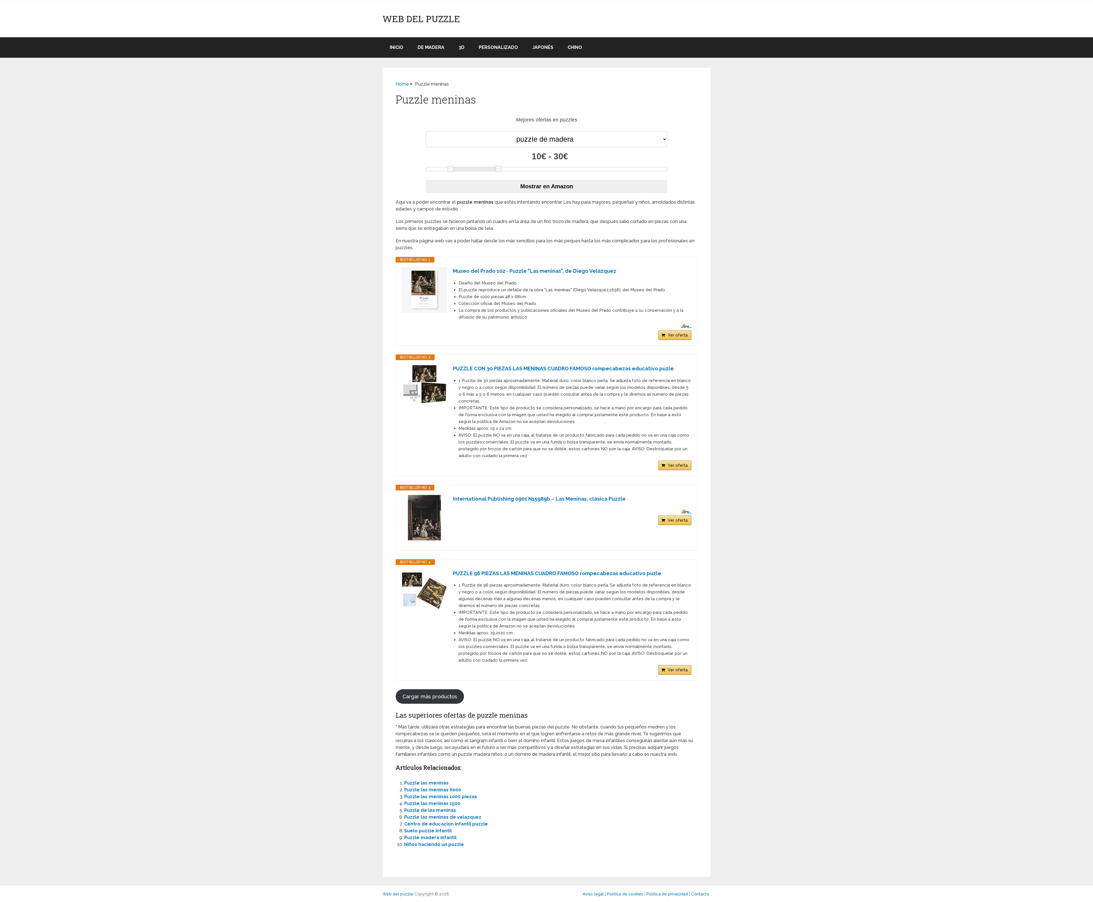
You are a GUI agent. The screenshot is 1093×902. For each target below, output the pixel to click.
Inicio (396, 47)
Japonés (542, 47)
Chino (575, 47)
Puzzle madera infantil (430, 837)
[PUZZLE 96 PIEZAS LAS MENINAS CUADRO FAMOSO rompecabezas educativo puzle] (424, 589)
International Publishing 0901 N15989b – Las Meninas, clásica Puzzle (539, 499)
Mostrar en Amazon (546, 186)
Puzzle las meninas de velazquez (442, 817)
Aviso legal (593, 894)
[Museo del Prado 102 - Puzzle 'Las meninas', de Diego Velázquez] (424, 290)
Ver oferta (678, 335)
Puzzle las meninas (426, 783)
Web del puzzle (421, 18)
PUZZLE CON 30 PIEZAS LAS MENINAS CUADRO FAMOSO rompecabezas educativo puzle (563, 368)
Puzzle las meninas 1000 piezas (440, 796)
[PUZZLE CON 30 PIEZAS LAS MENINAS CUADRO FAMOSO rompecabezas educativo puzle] (424, 385)
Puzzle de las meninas (430, 810)
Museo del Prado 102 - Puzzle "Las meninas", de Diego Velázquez (534, 271)
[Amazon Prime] (683, 325)
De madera (431, 47)
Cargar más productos (429, 696)
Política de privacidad (667, 894)
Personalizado (498, 47)
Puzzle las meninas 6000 (432, 789)
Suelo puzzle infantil (428, 830)
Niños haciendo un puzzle (434, 844)
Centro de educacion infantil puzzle (446, 824)
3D (462, 47)
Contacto (700, 894)
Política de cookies (625, 894)
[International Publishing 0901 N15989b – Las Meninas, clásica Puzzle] (424, 517)
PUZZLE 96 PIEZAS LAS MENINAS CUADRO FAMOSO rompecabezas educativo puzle (557, 573)
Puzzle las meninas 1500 (432, 803)
